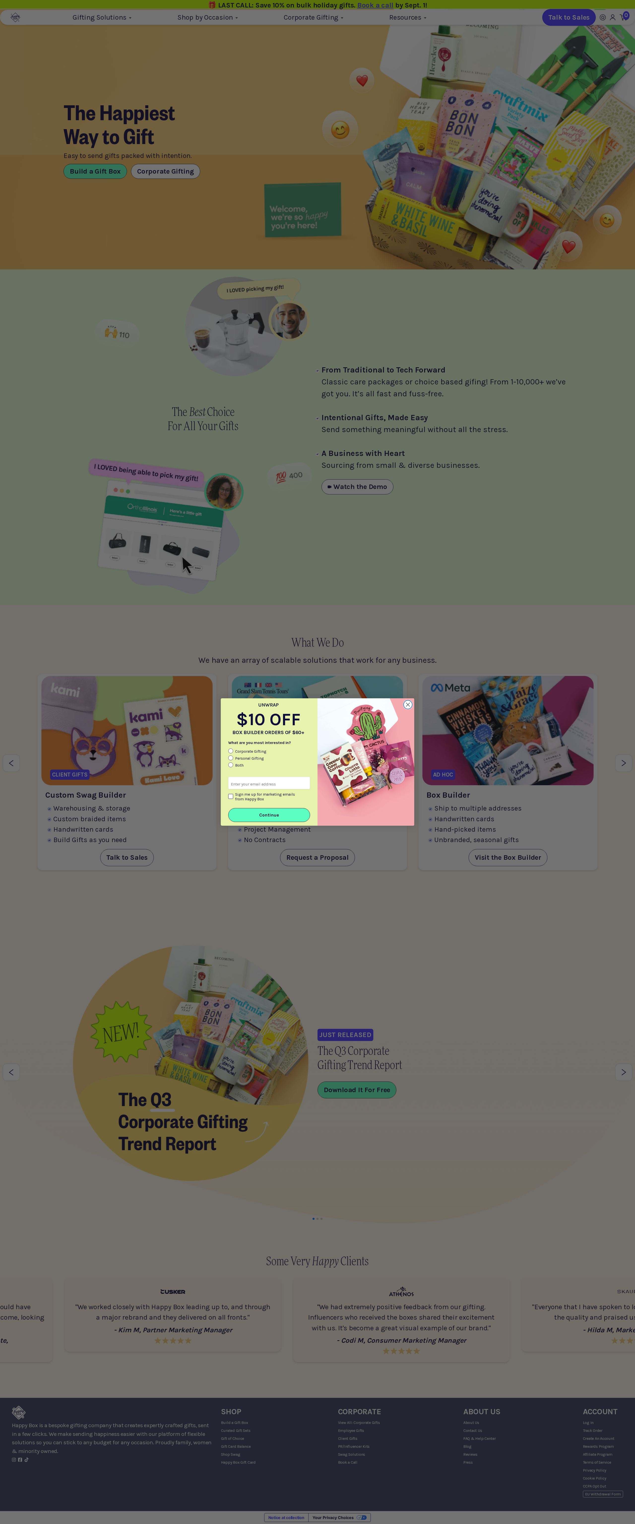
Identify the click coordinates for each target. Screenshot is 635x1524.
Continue (269, 815)
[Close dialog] (408, 704)
